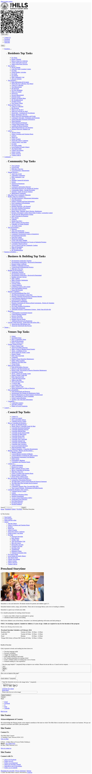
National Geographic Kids (19, 553)
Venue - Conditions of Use (19, 351)
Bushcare (14, 229)
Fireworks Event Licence (19, 209)
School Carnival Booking (19, 398)
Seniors (14, 182)
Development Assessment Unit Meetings (23, 457)
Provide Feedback (17, 504)
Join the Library (16, 132)
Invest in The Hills (17, 316)
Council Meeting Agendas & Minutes (22, 454)
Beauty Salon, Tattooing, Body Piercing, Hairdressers (27, 211)
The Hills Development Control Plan (22, 295)
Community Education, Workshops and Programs (26, 118)
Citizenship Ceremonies (18, 175)
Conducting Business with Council (18, 489)
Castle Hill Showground (18, 378)
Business (10, 311)
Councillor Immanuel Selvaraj (20, 429)
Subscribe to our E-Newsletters (13, 766)
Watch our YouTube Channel (12, 764)
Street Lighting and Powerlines (20, 222)
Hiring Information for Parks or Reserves (23, 388)
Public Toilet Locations (18, 360)
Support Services (13, 172)
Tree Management (17, 87)
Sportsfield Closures (17, 372)
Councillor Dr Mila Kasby (19, 434)
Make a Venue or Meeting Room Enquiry (23, 349)
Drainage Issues (16, 96)
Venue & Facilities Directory (20, 347)
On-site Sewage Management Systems (22, 214)
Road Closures (16, 282)
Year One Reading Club (18, 541)
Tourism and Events (17, 317)
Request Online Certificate (19, 475)
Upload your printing (17, 150)
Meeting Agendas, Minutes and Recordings (20, 450)
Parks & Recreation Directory (20, 367)
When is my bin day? (18, 109)
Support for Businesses (18, 183)
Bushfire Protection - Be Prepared (21, 206)
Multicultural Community (19, 193)
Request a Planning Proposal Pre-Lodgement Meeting (27, 296)
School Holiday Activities (19, 72)
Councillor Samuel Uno (18, 441)
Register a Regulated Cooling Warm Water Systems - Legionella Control (32, 213)
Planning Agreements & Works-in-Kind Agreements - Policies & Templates (33, 303)
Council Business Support (19, 314)
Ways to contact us (6, 748)
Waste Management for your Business (22, 127)
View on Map (5, 739)
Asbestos (14, 219)
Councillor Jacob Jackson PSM (20, 433)
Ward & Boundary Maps (19, 447)
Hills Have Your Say (17, 472)
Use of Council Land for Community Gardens (25, 245)
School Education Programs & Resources (23, 119)
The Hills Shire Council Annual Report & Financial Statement (29, 481)
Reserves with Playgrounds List (20, 368)
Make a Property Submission (20, 280)
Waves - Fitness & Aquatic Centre (21, 373)
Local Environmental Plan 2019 (21, 293)
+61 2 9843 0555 (10, 743)
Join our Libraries (16, 79)
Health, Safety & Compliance (16, 196)
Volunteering (15, 185)
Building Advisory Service (19, 277)
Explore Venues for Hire (15, 344)
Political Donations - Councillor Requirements (25, 449)
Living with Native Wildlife (19, 240)
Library (10, 131)
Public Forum (15, 459)
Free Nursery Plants (17, 103)
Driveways (15, 93)
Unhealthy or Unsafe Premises (20, 224)
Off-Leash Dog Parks (18, 381)
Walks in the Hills (17, 248)
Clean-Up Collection (17, 85)
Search (3, 507)
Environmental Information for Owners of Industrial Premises (29, 242)
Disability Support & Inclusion (20, 180)
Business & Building (10, 252)
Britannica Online (17, 551)
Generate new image (8, 688)
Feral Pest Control (17, 237)
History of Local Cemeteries (19, 406)
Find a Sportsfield (13, 390)
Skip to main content (6, 1)
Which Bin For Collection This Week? (22, 83)
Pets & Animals (16, 67)
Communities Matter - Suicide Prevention (23, 190)
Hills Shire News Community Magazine (19, 195)
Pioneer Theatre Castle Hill (19, 375)
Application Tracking (18, 272)
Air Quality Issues (17, 226)
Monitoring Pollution (17, 239)
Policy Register (16, 485)
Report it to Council (17, 467)
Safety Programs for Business (20, 216)
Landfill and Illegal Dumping (20, 126)
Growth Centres (16, 283)
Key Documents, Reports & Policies (18, 478)
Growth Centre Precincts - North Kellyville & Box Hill (23, 322)
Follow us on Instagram (11, 763)
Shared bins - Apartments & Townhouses (23, 113)
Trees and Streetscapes (18, 230)
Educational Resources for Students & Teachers (25, 188)
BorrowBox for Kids (17, 544)
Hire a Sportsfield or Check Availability (23, 396)
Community (7, 157)
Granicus (29, 772)
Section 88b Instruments (18, 308)
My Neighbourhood (17, 100)
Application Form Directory (19, 499)
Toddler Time (15, 540)
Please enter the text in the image (11, 692)
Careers (14, 493)
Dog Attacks (15, 217)
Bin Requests (15, 88)
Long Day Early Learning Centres (21, 69)
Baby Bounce (15, 538)
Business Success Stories (19, 319)
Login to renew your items (19, 142)
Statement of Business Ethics (20, 494)
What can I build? (17, 92)
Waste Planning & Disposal (19, 122)
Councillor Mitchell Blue (19, 431)
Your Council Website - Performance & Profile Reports (27, 488)
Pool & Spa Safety (17, 204)
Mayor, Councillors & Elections (17, 423)
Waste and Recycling (14, 105)
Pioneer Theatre (16, 354)
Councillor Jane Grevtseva (19, 444)
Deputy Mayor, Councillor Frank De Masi (23, 426)
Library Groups (16, 152)
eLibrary (14, 135)
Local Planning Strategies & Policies (22, 298)
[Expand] (11, 49)
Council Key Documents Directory (21, 480)
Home (2, 509)
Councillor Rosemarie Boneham (21, 428)
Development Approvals (18, 273)
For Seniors (15, 75)
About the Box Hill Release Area (21, 324)
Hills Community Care (18, 77)
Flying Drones (16, 364)
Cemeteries (15, 357)
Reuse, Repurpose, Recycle (19, 114)
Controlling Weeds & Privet (19, 243)
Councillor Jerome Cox (18, 437)
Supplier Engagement (18, 496)
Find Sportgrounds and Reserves (21, 391)
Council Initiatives (17, 285)
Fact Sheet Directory (17, 501)
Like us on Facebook (10, 759)
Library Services (16, 153)
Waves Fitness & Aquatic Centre (21, 352)
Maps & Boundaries (17, 247)
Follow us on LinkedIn (10, 767)
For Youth (14, 74)
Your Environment (13, 227)
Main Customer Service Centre (20, 468)
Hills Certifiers (16, 278)
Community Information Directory (21, 187)
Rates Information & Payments (20, 82)
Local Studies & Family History (21, 147)
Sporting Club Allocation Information (22, 399)
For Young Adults (17, 145)
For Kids (14, 70)
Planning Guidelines (13, 291)
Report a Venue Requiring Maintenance (23, 359)
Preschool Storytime (17, 536)
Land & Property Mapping (19, 299)
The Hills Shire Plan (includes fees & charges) (25, 483)
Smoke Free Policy (17, 221)
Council (6, 407)
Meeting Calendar (17, 452)
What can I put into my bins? (20, 111)
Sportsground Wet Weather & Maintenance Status (26, 393)
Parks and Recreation (14, 365)
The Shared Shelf (16, 148)
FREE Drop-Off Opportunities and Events (24, 116)
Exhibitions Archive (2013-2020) (21, 286)
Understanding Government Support (22, 312)
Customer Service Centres (19, 491)
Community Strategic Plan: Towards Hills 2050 (25, 486)
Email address (8, 678)
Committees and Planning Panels (21, 462)
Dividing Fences (16, 101)
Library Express (16, 139)
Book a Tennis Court (17, 346)
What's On (15, 137)
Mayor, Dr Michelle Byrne (19, 424)
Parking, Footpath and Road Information (23, 201)
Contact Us (11, 463)
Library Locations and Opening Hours (22, 134)
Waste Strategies (16, 121)
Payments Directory (17, 502)
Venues (6, 327)
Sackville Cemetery (17, 404)
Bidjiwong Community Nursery (21, 232)
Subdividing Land (17, 304)
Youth (13, 178)
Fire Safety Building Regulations (21, 208)
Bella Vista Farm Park (18, 355)
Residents (8, 509)
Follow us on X (8, 761)
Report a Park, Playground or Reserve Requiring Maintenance (29, 370)
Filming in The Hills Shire (19, 362)
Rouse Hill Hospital (17, 290)
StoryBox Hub (16, 548)
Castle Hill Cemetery (17, 403)
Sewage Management (18, 95)
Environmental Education (19, 235)
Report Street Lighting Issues (20, 476)
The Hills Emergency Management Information (25, 198)
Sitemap (29, 771)
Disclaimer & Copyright (7, 771)
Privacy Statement (20, 771)
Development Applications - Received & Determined (27, 275)
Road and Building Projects (19, 288)
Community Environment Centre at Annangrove (25, 234)
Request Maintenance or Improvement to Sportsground (27, 394)
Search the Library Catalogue (20, 140)
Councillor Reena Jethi (18, 436)
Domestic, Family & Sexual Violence (22, 191)
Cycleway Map (16, 383)
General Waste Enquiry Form (20, 124)
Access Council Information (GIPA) (22, 498)
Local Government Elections (20, 446)
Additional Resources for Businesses (22, 321)
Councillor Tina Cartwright (19, 439)
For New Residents (17, 90)
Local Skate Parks (17, 385)
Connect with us (16, 155)
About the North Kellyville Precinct (22, 325)
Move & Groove (16, 543)
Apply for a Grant (17, 174)
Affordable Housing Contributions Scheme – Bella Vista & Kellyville (31, 309)
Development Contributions (19, 301)
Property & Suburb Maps (19, 98)
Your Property (12, 80)
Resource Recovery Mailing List (21, 129)
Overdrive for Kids (17, 546)
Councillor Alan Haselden (19, 442)
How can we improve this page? (10, 673)
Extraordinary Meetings (18, 460)
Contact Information (17, 465)
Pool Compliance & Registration (21, 203)
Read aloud (5, 690)
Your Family (11, 66)
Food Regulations (17, 200)
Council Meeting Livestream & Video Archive (25, 455)
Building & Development (15, 270)
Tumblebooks (15, 549)
